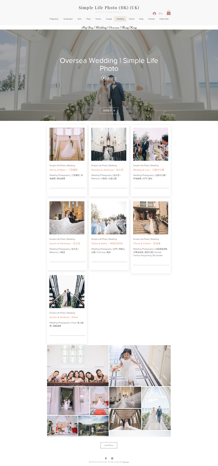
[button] (169, 12)
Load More (108, 445)
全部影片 (107, 110)
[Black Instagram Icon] (112, 458)
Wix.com (126, 462)
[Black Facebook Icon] (106, 458)
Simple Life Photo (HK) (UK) (109, 7)
